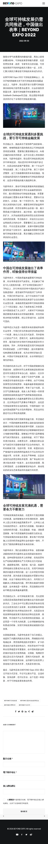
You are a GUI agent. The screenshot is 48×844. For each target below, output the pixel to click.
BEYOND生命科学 (24, 705)
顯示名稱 (8, 758)
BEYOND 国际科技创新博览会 (29, 701)
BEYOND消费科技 (9, 705)
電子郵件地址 (10, 772)
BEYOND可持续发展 (10, 701)
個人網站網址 (9, 786)
